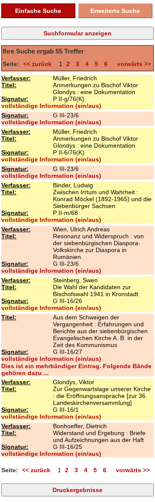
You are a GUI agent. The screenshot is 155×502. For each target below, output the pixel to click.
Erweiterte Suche (115, 10)
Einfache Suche (38, 10)
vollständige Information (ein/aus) (51, 105)
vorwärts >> (132, 63)
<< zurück (39, 63)
